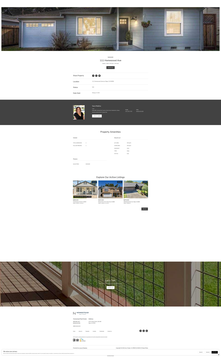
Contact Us (110, 331)
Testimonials (101, 331)
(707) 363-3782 (128, 111)
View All (145, 208)
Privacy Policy (144, 348)
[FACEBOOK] (140, 331)
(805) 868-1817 (76, 321)
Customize (207, 352)
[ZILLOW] (147, 331)
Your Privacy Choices (110, 355)
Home (74, 331)
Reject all (200, 352)
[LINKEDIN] (143, 331)
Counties (94, 331)
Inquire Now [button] (110, 67)
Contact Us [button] (110, 287)
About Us (80, 331)
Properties (87, 331)
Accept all (214, 352)
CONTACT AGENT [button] (96, 116)
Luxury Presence (83, 348)
